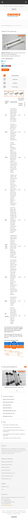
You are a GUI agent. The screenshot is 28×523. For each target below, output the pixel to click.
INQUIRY (6, 69)
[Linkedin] (15, 9)
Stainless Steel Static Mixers (8, 399)
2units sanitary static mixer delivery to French (12, 438)
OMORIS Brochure (5, 486)
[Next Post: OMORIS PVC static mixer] (17, 391)
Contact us (11, 6)
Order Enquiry (15, 86)
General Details (15, 75)
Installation (15, 83)
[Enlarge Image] (14, 34)
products (16, 6)
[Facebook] (14, 9)
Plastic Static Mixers (9, 58)
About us (6, 6)
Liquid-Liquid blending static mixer (9, 410)
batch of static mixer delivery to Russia (10, 424)
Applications (15, 79)
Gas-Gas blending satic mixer (9, 413)
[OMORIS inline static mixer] (14, 16)
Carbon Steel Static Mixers (8, 402)
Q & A (2, 489)
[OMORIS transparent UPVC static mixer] (14, 370)
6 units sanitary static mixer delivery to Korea (12, 427)
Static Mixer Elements (7, 407)
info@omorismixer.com (7, 505)
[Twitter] (12, 9)
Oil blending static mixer (7, 416)
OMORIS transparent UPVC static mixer (14, 387)
